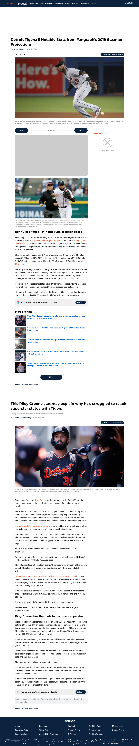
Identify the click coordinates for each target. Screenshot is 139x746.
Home (17, 384)
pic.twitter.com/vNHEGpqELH (74, 557)
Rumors (39, 3)
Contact (71, 726)
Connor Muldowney (23, 418)
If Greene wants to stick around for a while (33, 526)
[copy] (28, 54)
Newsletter (85, 3)
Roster (67, 3)
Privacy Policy (74, 730)
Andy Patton (19, 49)
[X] (125, 3)
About (17, 726)
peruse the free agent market (47, 240)
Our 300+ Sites (95, 726)
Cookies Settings (96, 734)
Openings (42, 726)
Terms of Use (94, 730)
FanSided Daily (21, 730)
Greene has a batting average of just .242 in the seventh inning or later (45, 576)
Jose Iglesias (20, 243)
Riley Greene (40, 500)
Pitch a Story (43, 730)
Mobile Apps (117, 726)
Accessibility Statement (48, 734)
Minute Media (15, 740)
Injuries (75, 3)
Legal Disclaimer (22, 734)
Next (81, 130)
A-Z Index (72, 734)
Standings (59, 3)
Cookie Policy (118, 730)
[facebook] (120, 3)
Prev (22, 130)
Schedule (48, 3)
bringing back (81, 240)
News (32, 3)
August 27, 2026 (46, 560)
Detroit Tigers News (30, 384)
